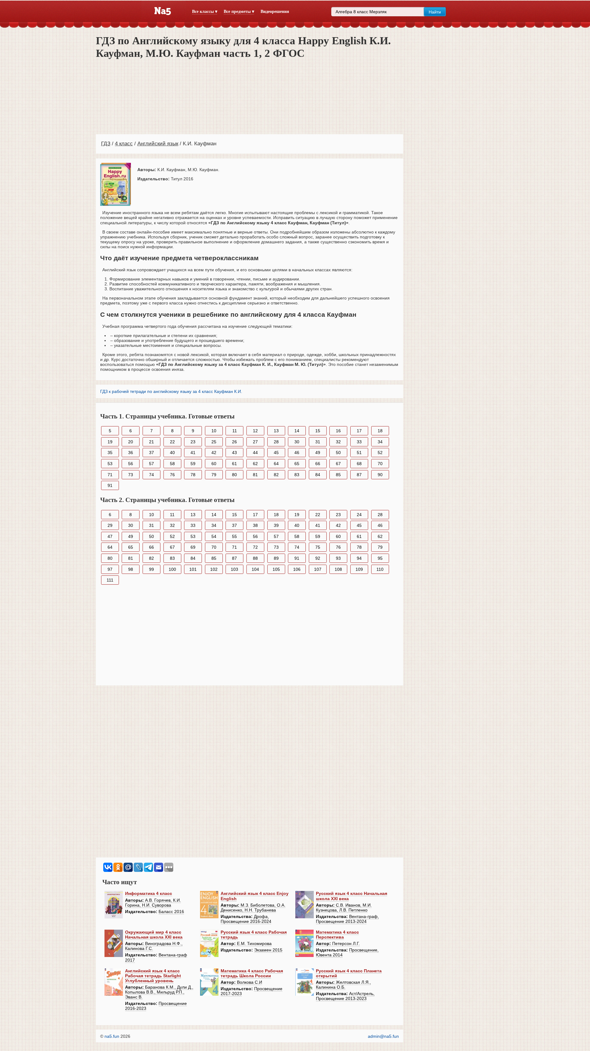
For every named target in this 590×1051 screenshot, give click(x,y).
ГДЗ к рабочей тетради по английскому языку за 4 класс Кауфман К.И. (171, 391)
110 (380, 569)
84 (317, 474)
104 (255, 569)
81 (255, 474)
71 (110, 474)
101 (193, 569)
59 (193, 463)
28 (276, 441)
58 (172, 463)
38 (255, 525)
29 (110, 525)
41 (193, 452)
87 (359, 474)
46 (296, 452)
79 (213, 474)
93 (338, 558)
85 (338, 474)
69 (193, 547)
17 (359, 430)
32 (338, 441)
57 (151, 463)
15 (317, 430)
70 (380, 463)
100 (172, 569)
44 (255, 452)
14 (296, 430)
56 (130, 463)
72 (255, 547)
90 (380, 474)
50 (338, 452)
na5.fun (111, 1036)
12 (255, 430)
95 (380, 558)
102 (214, 569)
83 (296, 474)
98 (130, 569)
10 (213, 430)
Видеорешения (275, 11)
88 (255, 558)
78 (193, 474)
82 (276, 474)
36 (130, 452)
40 (172, 452)
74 (151, 474)
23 (193, 441)
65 (296, 463)
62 (255, 463)
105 (276, 569)
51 (359, 452)
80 (234, 474)
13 (276, 430)
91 (110, 485)
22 (172, 441)
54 (213, 536)
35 (110, 452)
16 (338, 430)
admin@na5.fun (383, 1036)
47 (110, 536)
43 (234, 452)
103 (234, 569)
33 (359, 441)
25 (213, 441)
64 (276, 463)
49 (317, 452)
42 (213, 452)
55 (234, 536)
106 (297, 569)
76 (172, 474)
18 (380, 430)
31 (317, 441)
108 (338, 569)
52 (380, 452)
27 (255, 441)
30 (296, 441)
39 (276, 525)
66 (317, 463)
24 (359, 514)
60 (213, 463)
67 (338, 463)
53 (110, 463)
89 (276, 558)
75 (317, 547)
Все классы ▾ (204, 11)
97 (110, 569)
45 (276, 452)
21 (151, 441)
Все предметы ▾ (239, 11)
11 (234, 430)
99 (151, 569)
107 (317, 569)
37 (151, 452)
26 (234, 441)
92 (317, 558)
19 (110, 441)
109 (359, 569)
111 (110, 580)
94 (359, 558)
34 (380, 441)
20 (130, 441)
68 (359, 463)
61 (234, 463)
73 (130, 474)
